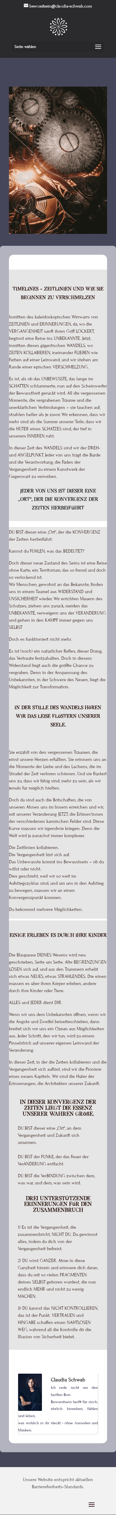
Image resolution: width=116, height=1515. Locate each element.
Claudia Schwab (68, 1380)
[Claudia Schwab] (30, 1409)
